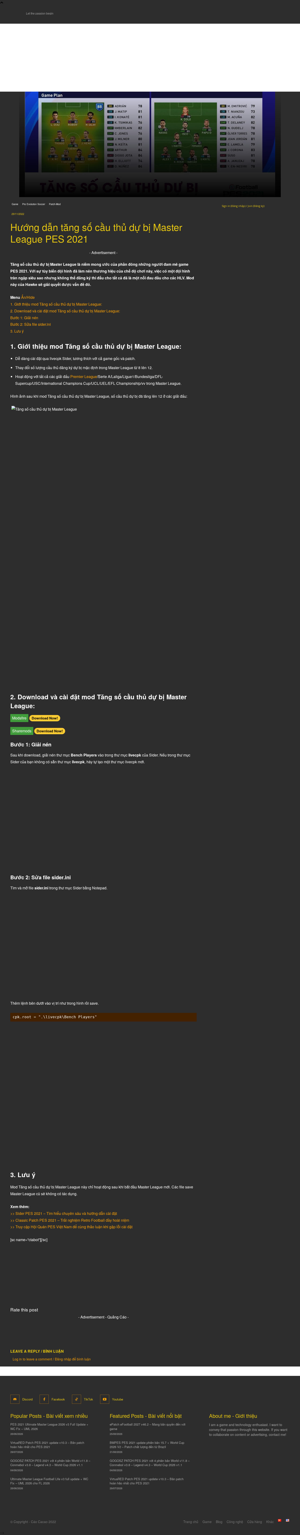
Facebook (58, 1399)
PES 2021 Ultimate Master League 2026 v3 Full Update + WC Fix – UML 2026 (49, 1426)
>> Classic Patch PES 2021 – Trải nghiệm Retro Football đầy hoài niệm (69, 1220)
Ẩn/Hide (28, 297)
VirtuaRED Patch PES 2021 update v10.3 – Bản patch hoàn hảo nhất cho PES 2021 (47, 1444)
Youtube (117, 1399)
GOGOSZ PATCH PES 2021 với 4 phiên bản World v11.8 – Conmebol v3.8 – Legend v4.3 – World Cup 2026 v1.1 (50, 1462)
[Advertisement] (150, 56)
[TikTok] (76, 1399)
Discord (27, 1399)
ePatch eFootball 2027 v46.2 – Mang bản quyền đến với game (147, 1426)
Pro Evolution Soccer (33, 204)
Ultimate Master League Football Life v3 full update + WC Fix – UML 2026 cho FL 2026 (49, 1481)
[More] (73, 1333)
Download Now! (45, 718)
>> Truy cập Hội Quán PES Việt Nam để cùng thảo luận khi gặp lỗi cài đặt (71, 1226)
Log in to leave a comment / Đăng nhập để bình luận (52, 1359)
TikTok (88, 1399)
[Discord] (14, 1399)
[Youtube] (104, 1399)
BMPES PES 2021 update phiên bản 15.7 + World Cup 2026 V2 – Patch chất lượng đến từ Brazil (147, 1444)
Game (15, 204)
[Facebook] (44, 1399)
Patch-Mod (55, 204)
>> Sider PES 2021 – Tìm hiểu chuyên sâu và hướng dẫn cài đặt (63, 1213)
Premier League (83, 376)
